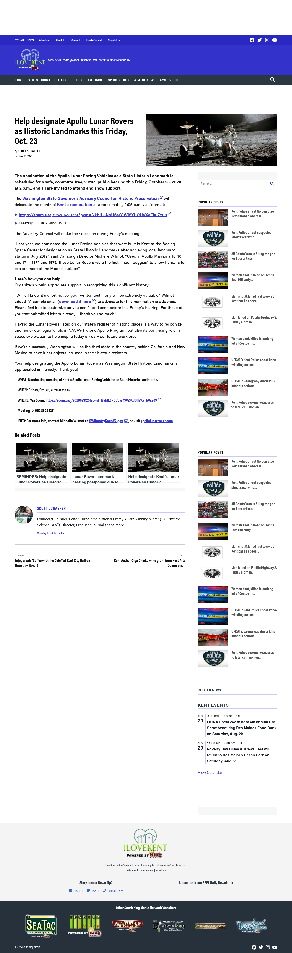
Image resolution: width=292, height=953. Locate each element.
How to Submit (94, 40)
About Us (60, 40)
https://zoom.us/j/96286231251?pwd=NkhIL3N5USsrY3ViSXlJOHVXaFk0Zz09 (93, 214)
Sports (114, 80)
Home (19, 80)
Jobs (127, 80)
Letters (76, 80)
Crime (45, 80)
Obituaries (96, 80)
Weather (141, 80)
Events (32, 80)
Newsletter (114, 40)
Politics (60, 80)
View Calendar (210, 772)
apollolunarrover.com (157, 420)
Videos (175, 80)
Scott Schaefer (29, 150)
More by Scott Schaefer (50, 533)
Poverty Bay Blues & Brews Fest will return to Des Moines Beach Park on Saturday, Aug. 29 (238, 754)
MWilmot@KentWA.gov (106, 420)
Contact (75, 40)
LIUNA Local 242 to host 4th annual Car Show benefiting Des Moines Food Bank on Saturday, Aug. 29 (241, 727)
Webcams (158, 80)
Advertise (44, 40)
